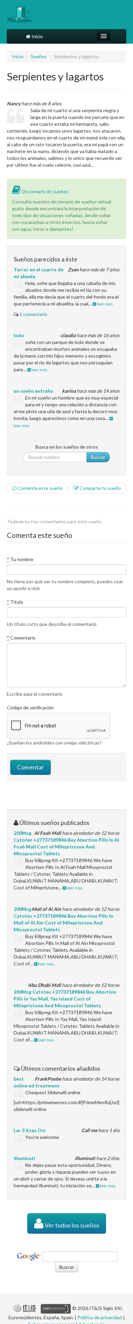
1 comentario (33, 314)
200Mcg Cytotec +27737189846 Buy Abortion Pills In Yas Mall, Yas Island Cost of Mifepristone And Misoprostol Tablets (65, 998)
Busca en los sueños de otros (66, 447)
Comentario (21, 638)
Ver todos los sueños (71, 1225)
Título (15, 602)
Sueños (39, 56)
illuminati (24, 1158)
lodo (19, 335)
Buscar (98, 457)
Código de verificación (30, 707)
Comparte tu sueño (99, 488)
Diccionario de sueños (45, 191)
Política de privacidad (99, 1317)
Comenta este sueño (40, 488)
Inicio (36, 36)
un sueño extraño (33, 391)
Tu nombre (20, 559)
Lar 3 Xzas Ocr (30, 1130)
